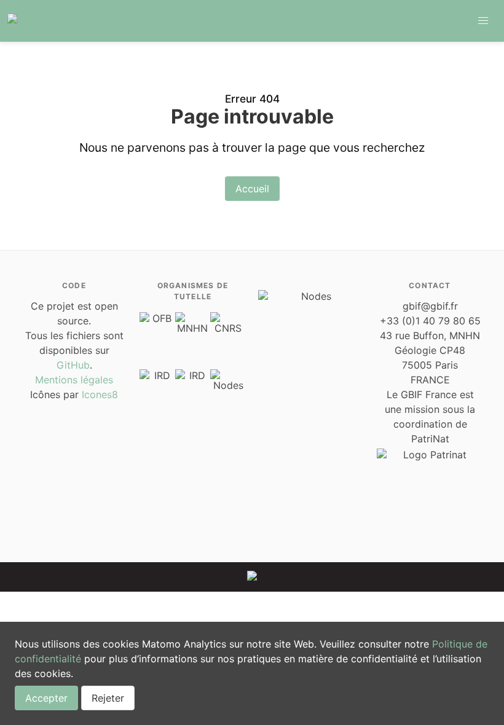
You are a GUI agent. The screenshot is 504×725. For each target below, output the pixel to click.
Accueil (252, 188)
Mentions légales (74, 380)
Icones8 (100, 394)
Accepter (46, 698)
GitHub (73, 365)
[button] (483, 21)
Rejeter (108, 698)
